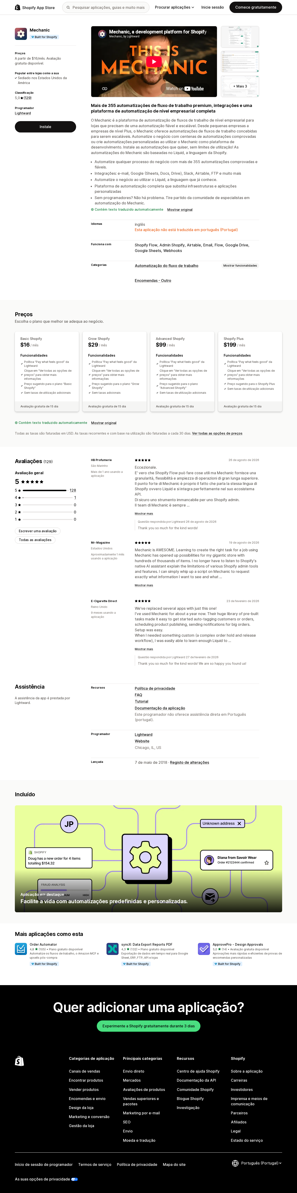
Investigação (188, 1107)
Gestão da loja (81, 1125)
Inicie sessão (212, 7)
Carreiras (239, 1080)
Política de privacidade (155, 688)
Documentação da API (196, 1080)
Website (142, 741)
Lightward (23, 113)
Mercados (132, 1080)
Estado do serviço (247, 1140)
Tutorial (141, 701)
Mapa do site (174, 1164)
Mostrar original (180, 210)
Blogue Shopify (190, 1098)
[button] (57, 955)
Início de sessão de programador (44, 1164)
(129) (28, 98)
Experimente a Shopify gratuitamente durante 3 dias (149, 1026)
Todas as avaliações (35, 540)
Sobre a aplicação (247, 1071)
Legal (236, 1131)
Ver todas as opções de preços (217, 433)
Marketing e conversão (89, 1116)
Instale (45, 126)
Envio (128, 1131)
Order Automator (43, 944)
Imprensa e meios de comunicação (249, 1101)
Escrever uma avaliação (38, 531)
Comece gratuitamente (255, 7)
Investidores (242, 1089)
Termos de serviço (94, 1164)
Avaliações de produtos (144, 1089)
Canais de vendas (84, 1071)
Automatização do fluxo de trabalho (166, 265)
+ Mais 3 (240, 86)
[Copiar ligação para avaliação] (114, 460)
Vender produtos (84, 1089)
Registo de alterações (189, 762)
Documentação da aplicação (160, 708)
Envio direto (133, 1071)
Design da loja (81, 1107)
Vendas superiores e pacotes (141, 1101)
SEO (127, 1122)
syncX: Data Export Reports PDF (146, 944)
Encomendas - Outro (153, 280)
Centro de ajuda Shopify (198, 1071)
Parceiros (239, 1113)
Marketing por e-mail (141, 1113)
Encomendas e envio (87, 1098)
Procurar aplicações (172, 7)
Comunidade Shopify (195, 1089)
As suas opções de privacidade (42, 1179)
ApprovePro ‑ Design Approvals (238, 944)
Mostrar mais (144, 513)
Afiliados (238, 1122)
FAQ (138, 695)
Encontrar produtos (86, 1080)
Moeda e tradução (139, 1140)
